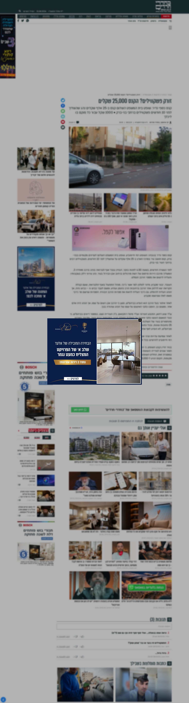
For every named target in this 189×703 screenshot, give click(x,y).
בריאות (98, 16)
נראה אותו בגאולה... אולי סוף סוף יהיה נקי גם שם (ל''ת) (139, 632)
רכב (80, 16)
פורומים (23, 16)
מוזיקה (108, 16)
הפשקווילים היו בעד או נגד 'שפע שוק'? (147, 642)
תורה (168, 384)
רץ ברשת (34, 16)
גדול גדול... (160, 653)
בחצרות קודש (153, 16)
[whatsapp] (63, 111)
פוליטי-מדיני (137, 16)
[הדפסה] (63, 116)
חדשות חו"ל (143, 21)
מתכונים (46, 16)
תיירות (72, 16)
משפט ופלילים (122, 16)
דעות (88, 16)
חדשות (166, 16)
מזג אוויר (132, 21)
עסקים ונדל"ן (59, 16)
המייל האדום (28, 11)
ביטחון (153, 21)
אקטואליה (162, 21)
